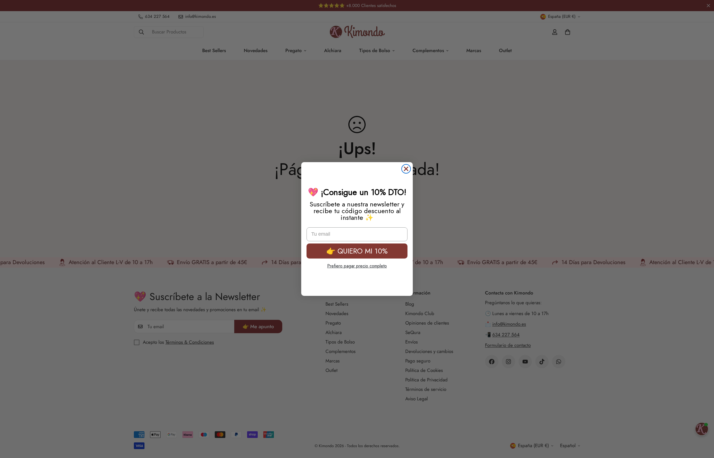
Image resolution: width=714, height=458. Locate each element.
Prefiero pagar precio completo (357, 266)
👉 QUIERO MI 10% (357, 251)
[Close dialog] (406, 168)
